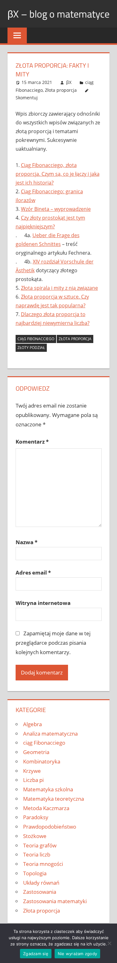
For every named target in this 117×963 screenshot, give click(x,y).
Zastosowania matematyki (55, 901)
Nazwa (26, 542)
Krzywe (32, 770)
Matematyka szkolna (48, 789)
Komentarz (32, 441)
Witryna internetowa (43, 602)
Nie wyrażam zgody (77, 953)
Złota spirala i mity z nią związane (59, 287)
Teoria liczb (36, 854)
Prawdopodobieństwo (49, 826)
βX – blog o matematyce (58, 13)
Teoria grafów (39, 845)
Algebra (32, 724)
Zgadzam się (35, 953)
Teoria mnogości (43, 863)
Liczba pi (33, 779)
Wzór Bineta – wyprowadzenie (56, 209)
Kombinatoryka (41, 761)
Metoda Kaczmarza (46, 808)
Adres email (33, 572)
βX (68, 82)
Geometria (36, 752)
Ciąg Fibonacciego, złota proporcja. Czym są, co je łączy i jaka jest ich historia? (58, 174)
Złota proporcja (61, 90)
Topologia (34, 873)
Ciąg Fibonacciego (35, 338)
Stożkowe (34, 836)
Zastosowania (39, 891)
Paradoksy (35, 817)
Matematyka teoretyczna (53, 798)
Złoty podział (31, 347)
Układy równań (41, 882)
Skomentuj (27, 98)
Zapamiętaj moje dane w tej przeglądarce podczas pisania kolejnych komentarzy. (53, 643)
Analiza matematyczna (50, 733)
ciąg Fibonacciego (44, 742)
